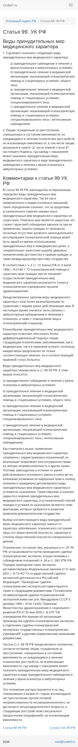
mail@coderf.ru (65, 741)
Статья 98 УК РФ (14, 727)
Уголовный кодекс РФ (21, 21)
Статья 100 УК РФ (62, 727)
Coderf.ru (10, 4)
